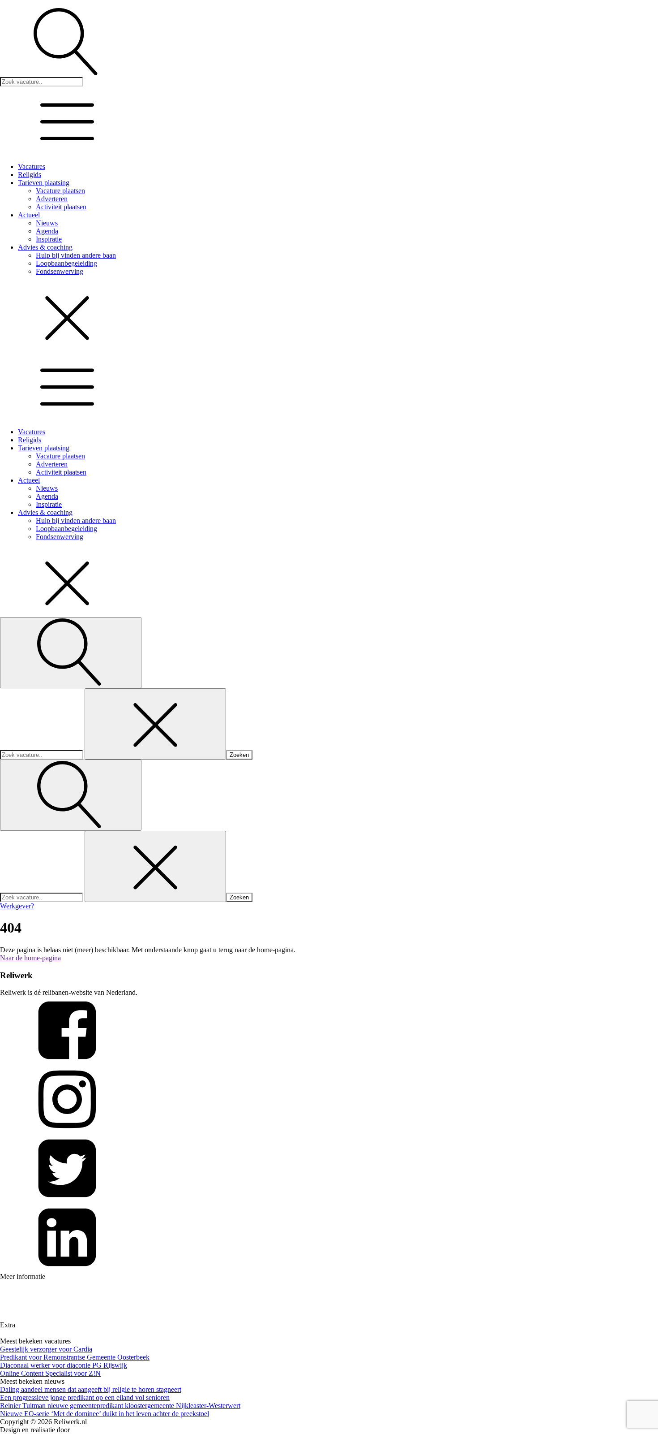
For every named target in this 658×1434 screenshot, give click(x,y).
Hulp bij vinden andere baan (76, 255)
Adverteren (52, 199)
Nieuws (47, 223)
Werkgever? (17, 906)
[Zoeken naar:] (42, 754)
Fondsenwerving (59, 271)
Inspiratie (49, 239)
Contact (9, 1317)
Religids (29, 174)
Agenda (47, 231)
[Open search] (70, 652)
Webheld (84, 1430)
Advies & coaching (45, 247)
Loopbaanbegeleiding (66, 263)
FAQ (6, 1301)
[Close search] (155, 724)
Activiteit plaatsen (61, 207)
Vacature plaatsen (60, 190)
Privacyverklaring (22, 1333)
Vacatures (31, 166)
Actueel (29, 215)
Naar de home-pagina (30, 958)
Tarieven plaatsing (43, 182)
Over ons (11, 1293)
